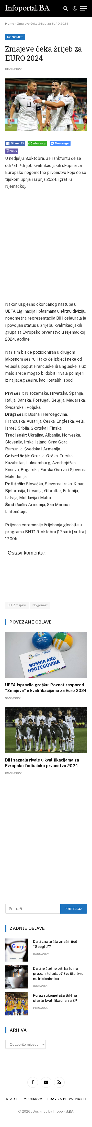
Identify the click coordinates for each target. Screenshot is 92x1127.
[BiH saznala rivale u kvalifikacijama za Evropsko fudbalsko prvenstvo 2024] (46, 730)
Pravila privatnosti (67, 1099)
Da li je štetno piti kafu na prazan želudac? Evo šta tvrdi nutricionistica (59, 973)
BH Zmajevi (17, 605)
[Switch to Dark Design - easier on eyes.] (74, 8)
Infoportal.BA (63, 1111)
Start (12, 1099)
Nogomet (15, 37)
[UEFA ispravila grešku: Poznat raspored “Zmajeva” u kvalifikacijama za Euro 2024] (46, 655)
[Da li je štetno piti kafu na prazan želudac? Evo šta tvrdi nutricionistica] (16, 976)
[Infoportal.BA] (27, 8)
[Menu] (83, 8)
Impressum (33, 1099)
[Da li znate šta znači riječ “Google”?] (16, 950)
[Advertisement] (46, 245)
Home (9, 23)
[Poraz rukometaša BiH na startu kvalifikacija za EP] (16, 1003)
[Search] (65, 8)
